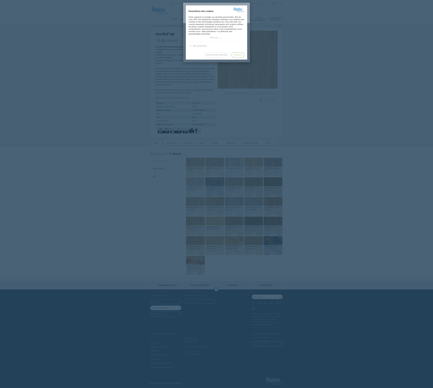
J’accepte (238, 55)
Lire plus (214, 38)
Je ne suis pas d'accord (217, 55)
